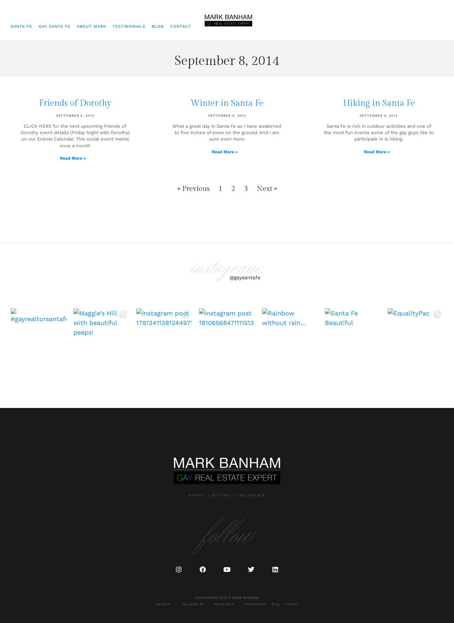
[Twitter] (251, 569)
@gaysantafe (244, 277)
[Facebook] (203, 569)
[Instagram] (179, 569)
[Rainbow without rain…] (290, 336)
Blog (158, 26)
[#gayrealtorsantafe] (38, 336)
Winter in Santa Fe (227, 103)
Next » (267, 188)
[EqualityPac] (415, 336)
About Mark (91, 26)
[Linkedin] (275, 569)
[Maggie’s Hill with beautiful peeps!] (101, 336)
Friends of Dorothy (75, 103)
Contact (180, 26)
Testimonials (128, 26)
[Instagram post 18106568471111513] (227, 336)
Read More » (73, 158)
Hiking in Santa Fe (379, 103)
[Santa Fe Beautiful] (353, 336)
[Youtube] (227, 569)
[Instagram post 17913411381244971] (164, 336)
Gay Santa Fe (55, 26)
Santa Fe (21, 26)
